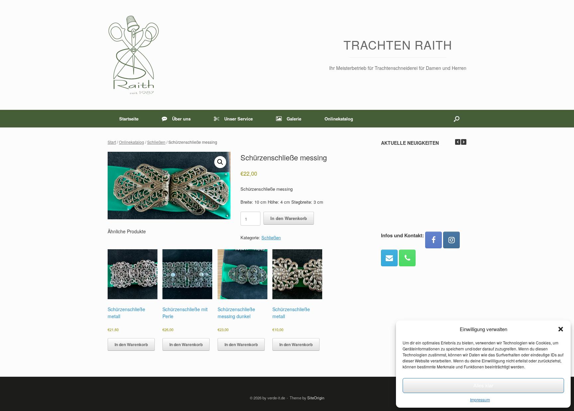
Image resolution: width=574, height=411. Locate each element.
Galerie (294, 118)
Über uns (181, 118)
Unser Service (238, 118)
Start (112, 142)
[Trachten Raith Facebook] (433, 240)
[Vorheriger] (457, 142)
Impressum (480, 399)
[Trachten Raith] (133, 55)
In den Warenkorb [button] (131, 344)
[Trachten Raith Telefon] (407, 258)
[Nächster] (463, 142)
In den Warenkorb (288, 218)
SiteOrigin (315, 397)
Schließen (156, 142)
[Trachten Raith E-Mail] (389, 258)
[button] (560, 329)
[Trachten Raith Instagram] (451, 240)
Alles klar (483, 385)
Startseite (129, 118)
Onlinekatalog (339, 118)
